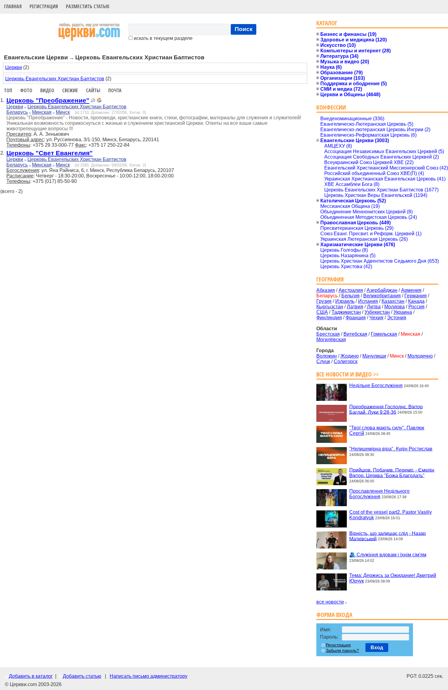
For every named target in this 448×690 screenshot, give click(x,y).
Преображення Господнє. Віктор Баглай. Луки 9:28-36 (386, 409)
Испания (368, 301)
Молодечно (420, 356)
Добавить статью (82, 676)
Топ (8, 90)
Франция (356, 317)
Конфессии (331, 107)
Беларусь (17, 112)
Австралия (351, 290)
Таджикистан (346, 312)
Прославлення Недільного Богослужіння (379, 494)
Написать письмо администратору (148, 676)
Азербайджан (382, 290)
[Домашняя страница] (99, 100)
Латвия (355, 306)
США (322, 312)
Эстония (396, 317)
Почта (115, 90)
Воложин (326, 356)
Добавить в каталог (31, 676)
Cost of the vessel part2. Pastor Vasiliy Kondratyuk (390, 515)
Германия (415, 295)
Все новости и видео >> (347, 374)
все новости (330, 601)
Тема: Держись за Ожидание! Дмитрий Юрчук (392, 578)
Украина (402, 312)
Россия (416, 306)
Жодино (349, 356)
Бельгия (350, 295)
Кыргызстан (329, 306)
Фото (26, 90)
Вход (377, 647)
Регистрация (44, 6)
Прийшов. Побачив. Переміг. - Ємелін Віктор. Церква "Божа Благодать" (391, 472)
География (330, 279)
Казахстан (393, 301)
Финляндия (329, 317)
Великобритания (382, 295)
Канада (416, 301)
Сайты (93, 90)
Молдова (394, 306)
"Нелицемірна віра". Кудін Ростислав (390, 448)
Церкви (13, 67)
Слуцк (323, 361)
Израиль (344, 301)
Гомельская (384, 334)
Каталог (326, 23)
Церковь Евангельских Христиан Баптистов (54, 78)
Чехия (376, 317)
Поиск (244, 29)
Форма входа (334, 615)
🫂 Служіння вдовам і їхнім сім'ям (387, 554)
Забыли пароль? (342, 650)
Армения (411, 290)
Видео (47, 90)
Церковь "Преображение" (47, 100)
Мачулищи (374, 356)
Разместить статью (87, 6)
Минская (42, 112)
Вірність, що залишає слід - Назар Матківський (387, 536)
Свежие (70, 90)
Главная (13, 6)
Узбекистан (377, 312)
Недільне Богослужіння (376, 385)
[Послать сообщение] (93, 100)
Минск (63, 112)
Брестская (328, 334)
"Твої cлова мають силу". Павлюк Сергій (386, 430)
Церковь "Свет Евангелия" (49, 152)
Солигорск (345, 361)
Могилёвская (331, 339)
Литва (374, 306)
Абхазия (325, 290)
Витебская (355, 334)
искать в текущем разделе (163, 38)
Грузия (324, 301)
